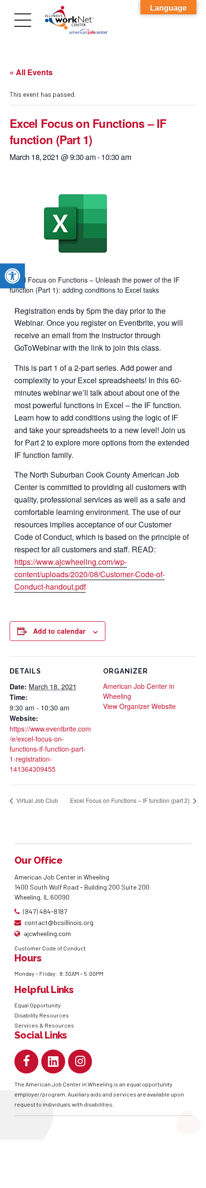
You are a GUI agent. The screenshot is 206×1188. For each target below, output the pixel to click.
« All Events (31, 72)
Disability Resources (41, 1015)
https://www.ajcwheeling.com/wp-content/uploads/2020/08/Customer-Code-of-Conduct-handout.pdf (89, 574)
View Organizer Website (139, 706)
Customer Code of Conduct (50, 948)
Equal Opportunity (38, 1005)
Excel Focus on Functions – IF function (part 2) (130, 800)
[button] (12, 275)
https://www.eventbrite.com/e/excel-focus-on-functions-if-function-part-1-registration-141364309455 (50, 749)
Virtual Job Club (36, 800)
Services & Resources (44, 1025)
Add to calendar (59, 631)
